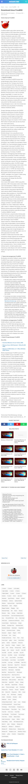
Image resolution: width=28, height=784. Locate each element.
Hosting (11, 647)
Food (22, 637)
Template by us (20, 706)
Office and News (12, 679)
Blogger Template (5, 608)
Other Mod (7, 684)
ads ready (20, 595)
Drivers (3, 630)
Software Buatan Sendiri (7, 702)
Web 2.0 (3, 724)
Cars (3, 618)
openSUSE (11, 682)
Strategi (23, 702)
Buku (9, 613)
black (11, 605)
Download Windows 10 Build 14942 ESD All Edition (20, 480)
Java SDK (16, 652)
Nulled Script (4, 679)
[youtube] (21, 770)
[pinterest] (17, 424)
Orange (21, 682)
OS (2, 684)
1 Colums (10, 588)
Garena (8, 642)
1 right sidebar (5, 591)
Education (4, 632)
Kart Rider (10, 655)
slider (20, 697)
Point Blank (22, 687)
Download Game (19, 625)
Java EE (17, 650)
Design (19, 623)
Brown (15, 610)
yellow (8, 734)
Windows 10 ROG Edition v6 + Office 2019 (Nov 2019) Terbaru (14, 349)
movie (13, 677)
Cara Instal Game (5, 615)
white (8, 724)
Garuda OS (14, 642)
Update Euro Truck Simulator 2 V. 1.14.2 (12, 750)
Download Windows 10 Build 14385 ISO (20, 467)
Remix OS (8, 692)
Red (3, 692)
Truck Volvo (4, 716)
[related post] (7, 434)
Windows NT (4, 729)
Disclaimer (14, 777)
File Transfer (4, 635)
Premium (11, 689)
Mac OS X (23, 662)
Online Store (4, 682)
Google (13, 645)
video (23, 719)
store (19, 702)
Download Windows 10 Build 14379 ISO (6, 467)
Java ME (10, 652)
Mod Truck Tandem (6, 677)
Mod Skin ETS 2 (11, 672)
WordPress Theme (22, 731)
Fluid (18, 637)
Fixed (14, 637)
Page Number (14, 684)
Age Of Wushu (11, 598)
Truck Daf (4, 711)
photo (3, 687)
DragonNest (21, 628)
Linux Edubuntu (5, 660)
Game (15, 640)
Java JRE (4, 652)
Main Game (10, 665)
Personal (21, 684)
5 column (9, 595)
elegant (9, 632)
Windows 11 (4, 726)
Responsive (14, 692)
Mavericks (23, 665)
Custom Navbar (5, 623)
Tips (19, 709)
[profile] (14, 573)
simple (3, 697)
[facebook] (4, 424)
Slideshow (4, 699)
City (16, 618)
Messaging (4, 667)
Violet (10, 721)
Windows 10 (19, 724)
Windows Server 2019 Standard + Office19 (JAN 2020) (14, 345)
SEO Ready (13, 694)
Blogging (13, 608)
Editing (18, 630)
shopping (20, 694)
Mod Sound (19, 672)
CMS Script (4, 620)
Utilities (18, 719)
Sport (15, 702)
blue (17, 608)
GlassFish (8, 645)
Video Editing (4, 721)
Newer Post (4, 558)
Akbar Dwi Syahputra (10, 13)
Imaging (3, 650)
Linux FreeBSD (21, 660)
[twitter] (11, 424)
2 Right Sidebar (5, 593)
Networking (18, 677)
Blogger (15, 605)
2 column (12, 591)
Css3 (22, 620)
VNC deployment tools (18, 721)
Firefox (14, 635)
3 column (12, 593)
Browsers (4, 613)
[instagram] (10, 770)
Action (14, 595)
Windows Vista (21, 729)
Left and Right (22, 655)
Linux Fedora (13, 660)
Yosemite (14, 734)
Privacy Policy (19, 775)
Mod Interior (11, 669)
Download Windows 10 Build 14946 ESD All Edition (6, 480)
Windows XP (4, 731)
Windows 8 (17, 726)
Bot (11, 610)
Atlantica (4, 603)
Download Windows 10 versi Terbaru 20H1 (13, 342)
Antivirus (11, 600)
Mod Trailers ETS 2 (6, 674)
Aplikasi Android (18, 600)
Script (24, 692)
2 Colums (17, 591)
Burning (13, 613)
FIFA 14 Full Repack (12, 743)
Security (3, 694)
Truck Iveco (10, 711)
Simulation (9, 697)
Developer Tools (10, 625)
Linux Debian (20, 657)
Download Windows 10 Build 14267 (6, 454)
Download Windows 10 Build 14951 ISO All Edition (20, 441)
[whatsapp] (23, 424)
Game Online (21, 640)
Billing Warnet (5, 605)
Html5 (24, 647)
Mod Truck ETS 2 (15, 674)
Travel (23, 709)
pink (17, 687)
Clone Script (21, 618)
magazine (4, 665)
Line (3, 657)
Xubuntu (3, 734)
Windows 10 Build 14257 (7, 440)
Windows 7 (11, 726)
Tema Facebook (12, 706)
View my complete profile (14, 578)
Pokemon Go (4, 689)
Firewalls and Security (6, 637)
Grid (7, 647)
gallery (10, 640)
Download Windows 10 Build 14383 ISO (20, 454)
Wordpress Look (12, 731)
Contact (12, 775)
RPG (20, 692)
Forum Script (4, 640)
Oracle (17, 682)
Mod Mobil (18, 669)
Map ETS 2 (17, 665)
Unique (13, 719)
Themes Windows (5, 709)
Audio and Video (11, 603)
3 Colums (18, 593)
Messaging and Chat (12, 667)
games (3, 642)
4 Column (24, 593)
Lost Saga (10, 662)
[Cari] (26, 2)
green (3, 647)
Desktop (3, 625)
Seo (8, 694)
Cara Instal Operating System (17, 615)
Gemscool (20, 642)
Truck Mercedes (5, 714)
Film (10, 635)
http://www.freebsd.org (10, 301)
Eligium (14, 632)
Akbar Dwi (14, 1)
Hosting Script (18, 647)
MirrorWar (21, 667)
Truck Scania (21, 714)
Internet (12, 650)
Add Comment (4, 14)
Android (17, 598)
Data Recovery (13, 623)
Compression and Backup (14, 620)
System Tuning (17, 704)
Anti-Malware (4, 600)
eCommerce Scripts (11, 630)
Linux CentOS (13, 657)
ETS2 (19, 632)
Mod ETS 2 (4, 669)
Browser (20, 610)
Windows (13, 724)
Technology (4, 706)
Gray (23, 645)
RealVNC (22, 689)
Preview (16, 689)
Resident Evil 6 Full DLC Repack (15, 760)
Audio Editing (19, 603)
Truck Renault (13, 714)
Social (9, 699)
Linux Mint (4, 662)
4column (3, 595)
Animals (23, 598)
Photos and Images (10, 687)
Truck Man (17, 711)
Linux (7, 657)
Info (8, 650)
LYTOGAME (17, 662)
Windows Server (12, 729)
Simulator (15, 697)
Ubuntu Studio (17, 716)
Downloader (14, 628)
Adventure (4, 598)
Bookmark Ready (5, 610)
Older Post (23, 558)
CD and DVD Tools (10, 618)
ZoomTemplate (5, 736)
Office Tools (20, 679)
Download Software (6, 628)
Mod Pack (4, 672)
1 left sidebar (16, 588)
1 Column (4, 588)
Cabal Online (19, 613)
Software (14, 699)
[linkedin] (18, 770)
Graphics (18, 645)
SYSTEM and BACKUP (7, 704)
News (24, 677)
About (6, 775)
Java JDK (23, 650)
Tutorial (10, 716)
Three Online (14, 709)
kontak (15, 655)
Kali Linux (4, 655)
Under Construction (6, 719)
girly (3, 645)
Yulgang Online (21, 734)
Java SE (21, 652)
